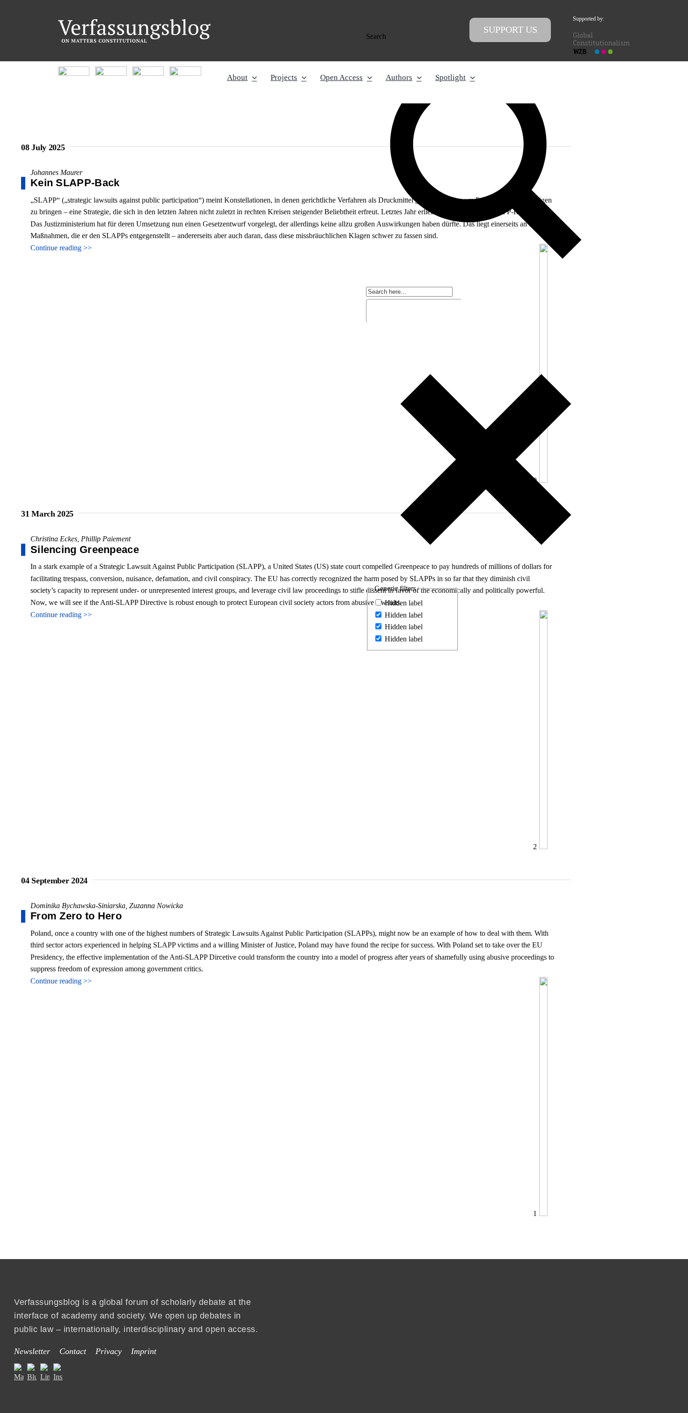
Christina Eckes (53, 539)
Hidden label (404, 603)
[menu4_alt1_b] (73, 70)
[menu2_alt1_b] (148, 70)
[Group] (134, 23)
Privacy (108, 1351)
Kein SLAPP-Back (75, 183)
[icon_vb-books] (185, 70)
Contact (72, 1351)
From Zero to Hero (76, 916)
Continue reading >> (61, 248)
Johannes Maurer (56, 172)
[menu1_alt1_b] (110, 70)
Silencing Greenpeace (84, 549)
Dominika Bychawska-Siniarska (77, 906)
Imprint (143, 1351)
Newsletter (32, 1351)
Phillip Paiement (106, 539)
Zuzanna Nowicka (156, 906)
